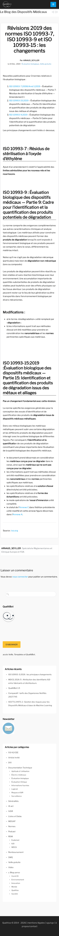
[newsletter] (8, 728)
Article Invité (14, 757)
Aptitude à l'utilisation (20, 771)
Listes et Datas (15, 816)
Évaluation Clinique (19, 782)
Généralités (13, 801)
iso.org (14, 530)
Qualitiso (15, 890)
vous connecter (20, 576)
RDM (10, 836)
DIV (10, 762)
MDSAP (11, 821)
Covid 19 (14, 876)
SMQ (10, 857)
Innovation (15, 883)
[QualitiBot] (8, 616)
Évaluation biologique (30, 64)
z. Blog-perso (14, 872)
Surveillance (16, 796)
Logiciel (14, 789)
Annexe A (17, 514)
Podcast (11, 831)
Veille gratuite (45, 64)
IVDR (10, 811)
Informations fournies (20, 785)
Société (14, 894)
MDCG (14, 847)
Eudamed (15, 840)
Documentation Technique (20, 768)
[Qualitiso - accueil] (7, 4)
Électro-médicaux (18, 775)
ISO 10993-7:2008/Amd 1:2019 (24, 86)
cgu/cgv (50, 923)
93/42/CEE (13, 752)
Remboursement (15, 852)
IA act (10, 806)
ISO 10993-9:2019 (18, 114)
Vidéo (10, 867)
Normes (11, 826)
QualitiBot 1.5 (14, 688)
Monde (14, 887)
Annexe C (24, 507)
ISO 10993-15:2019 (18, 100)
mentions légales (36, 923)
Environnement (17, 880)
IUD (12, 844)
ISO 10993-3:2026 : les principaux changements (30, 674)
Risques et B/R (17, 792)
